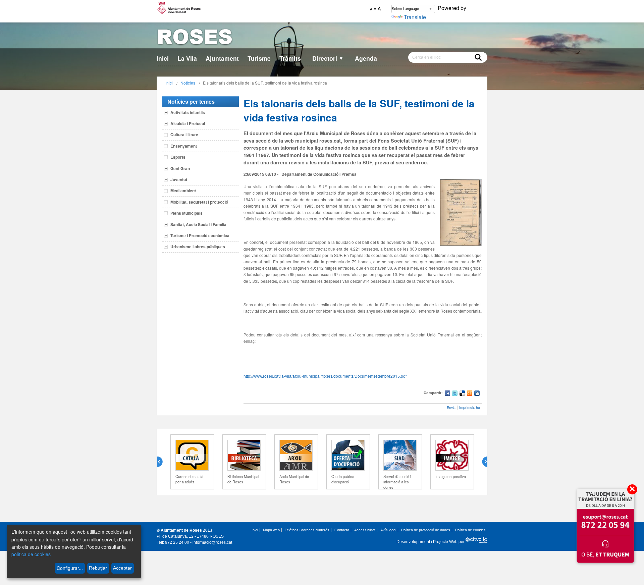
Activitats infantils (187, 112)
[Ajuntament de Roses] (322, 38)
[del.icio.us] (462, 394)
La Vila (187, 58)
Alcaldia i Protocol (187, 123)
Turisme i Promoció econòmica (199, 235)
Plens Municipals (186, 213)
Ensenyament (183, 146)
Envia (451, 407)
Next (482, 462)
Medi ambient (183, 191)
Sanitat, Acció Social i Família (198, 224)
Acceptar (122, 568)
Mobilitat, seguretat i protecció (199, 202)
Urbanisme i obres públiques (197, 247)
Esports (177, 157)
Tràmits (290, 58)
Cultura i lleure (184, 134)
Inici (163, 58)
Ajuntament (222, 58)
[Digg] (477, 394)
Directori (327, 58)
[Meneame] (469, 394)
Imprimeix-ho (469, 407)
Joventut (178, 179)
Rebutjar (98, 568)
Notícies (187, 83)
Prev (162, 462)
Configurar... (70, 568)
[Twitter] (455, 394)
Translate (415, 17)
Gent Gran (180, 168)
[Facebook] (447, 394)
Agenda (366, 58)
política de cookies (31, 554)
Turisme (259, 58)
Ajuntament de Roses (181, 530)
